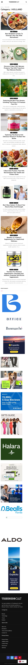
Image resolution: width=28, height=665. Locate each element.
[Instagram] (16, 657)
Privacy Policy (5, 639)
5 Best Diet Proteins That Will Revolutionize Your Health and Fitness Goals (14, 172)
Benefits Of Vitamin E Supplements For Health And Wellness (14, 239)
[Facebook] (8, 657)
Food (11, 31)
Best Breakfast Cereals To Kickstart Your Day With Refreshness (14, 35)
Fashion (3, 620)
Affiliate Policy (5, 641)
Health (11, 235)
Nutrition (11, 168)
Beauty (11, 64)
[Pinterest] (19, 657)
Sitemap (4, 647)
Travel (3, 618)
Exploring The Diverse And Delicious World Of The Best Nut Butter (14, 136)
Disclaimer (4, 628)
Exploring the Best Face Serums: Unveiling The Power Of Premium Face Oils (14, 102)
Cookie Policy (5, 643)
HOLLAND (15, 31)
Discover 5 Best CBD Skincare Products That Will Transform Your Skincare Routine (14, 68)
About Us (4, 626)
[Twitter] (12, 657)
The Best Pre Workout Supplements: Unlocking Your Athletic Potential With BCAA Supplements (14, 274)
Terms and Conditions (7, 630)
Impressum (4, 645)
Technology (4, 616)
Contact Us (4, 632)
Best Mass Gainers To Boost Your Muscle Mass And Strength (14, 206)
